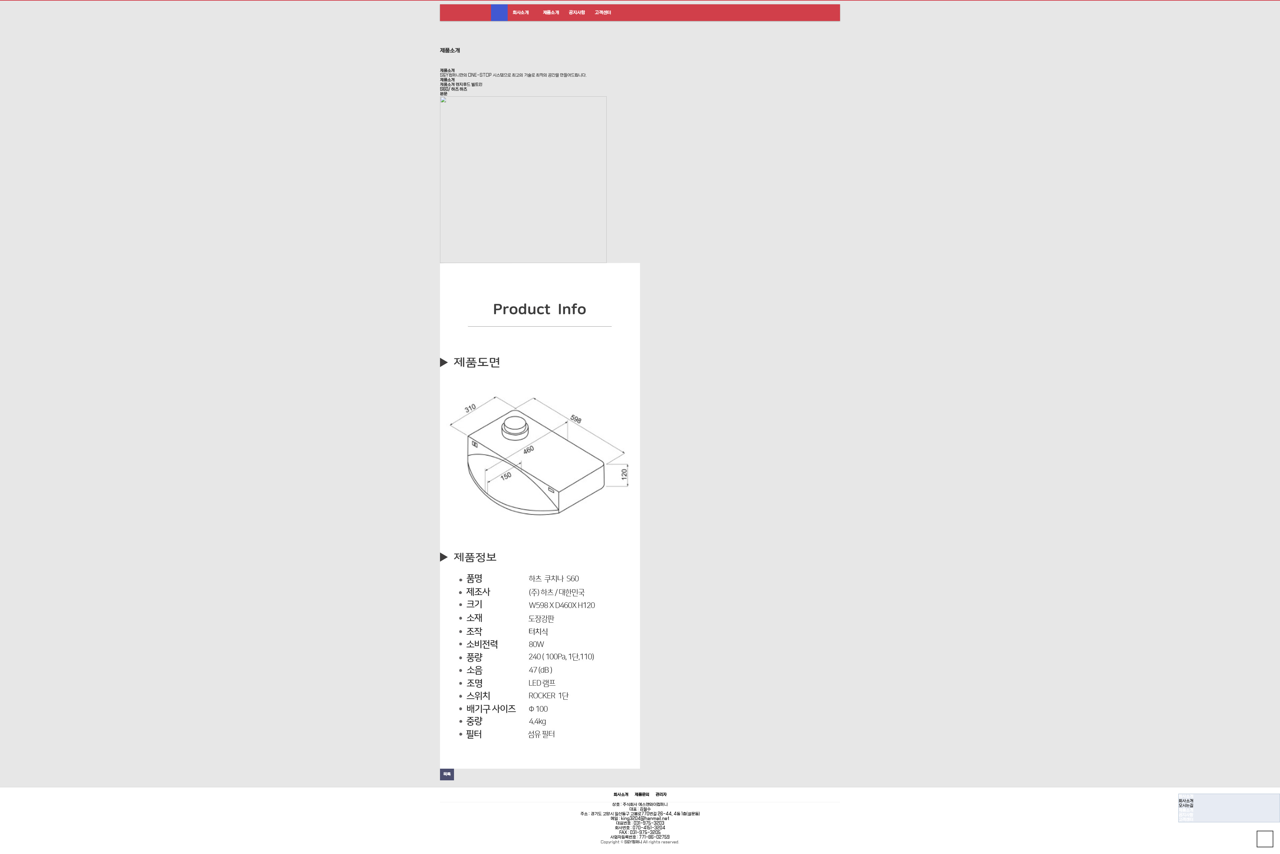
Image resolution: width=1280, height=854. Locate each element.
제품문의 (642, 795)
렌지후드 (463, 84)
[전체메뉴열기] (499, 12)
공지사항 (577, 12)
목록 (447, 774)
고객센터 (603, 12)
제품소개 (551, 12)
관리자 (661, 795)
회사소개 (521, 12)
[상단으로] (1265, 839)
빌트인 (476, 84)
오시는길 (1186, 805)
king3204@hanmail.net (645, 818)
